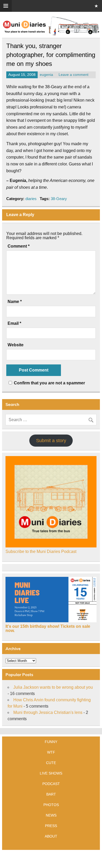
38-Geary (59, 198)
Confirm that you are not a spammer (49, 383)
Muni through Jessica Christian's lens (47, 712)
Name (15, 302)
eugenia (46, 75)
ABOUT (51, 836)
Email (14, 323)
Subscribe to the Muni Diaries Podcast (40, 551)
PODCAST (51, 784)
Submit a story (51, 440)
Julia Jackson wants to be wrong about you (53, 687)
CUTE (51, 763)
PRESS (51, 826)
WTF (51, 752)
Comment (19, 246)
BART (51, 794)
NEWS (51, 815)
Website (16, 345)
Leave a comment (73, 75)
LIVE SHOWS (51, 773)
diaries (31, 198)
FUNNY (51, 742)
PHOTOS (51, 805)
